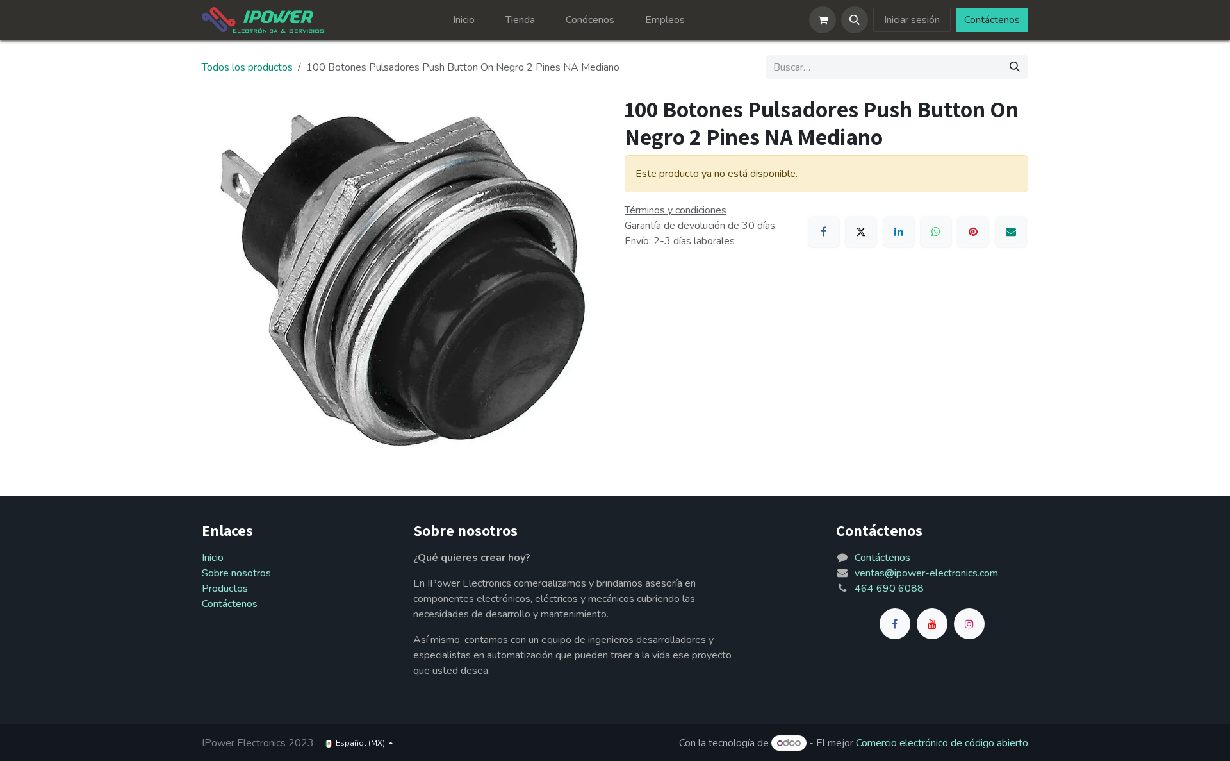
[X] (861, 231)
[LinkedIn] (898, 231)
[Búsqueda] (1014, 67)
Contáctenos (992, 20)
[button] (854, 19)
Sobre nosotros (236, 573)
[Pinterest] (973, 231)
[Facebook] (823, 231)
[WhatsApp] (936, 231)
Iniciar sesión (912, 20)
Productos (225, 588)
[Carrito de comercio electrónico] (822, 19)
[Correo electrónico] (1011, 231)
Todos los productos (247, 67)
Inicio (213, 558)
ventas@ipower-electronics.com (926, 573)
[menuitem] (464, 20)
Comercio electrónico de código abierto (942, 743)
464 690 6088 (889, 588)
